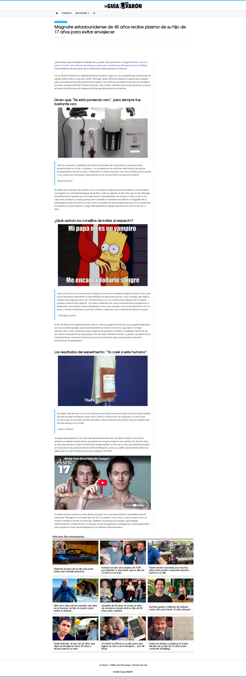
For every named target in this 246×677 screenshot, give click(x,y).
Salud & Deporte (60, 22)
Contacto (103, 665)
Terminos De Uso (139, 665)
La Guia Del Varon (123, 5)
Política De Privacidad (120, 665)
